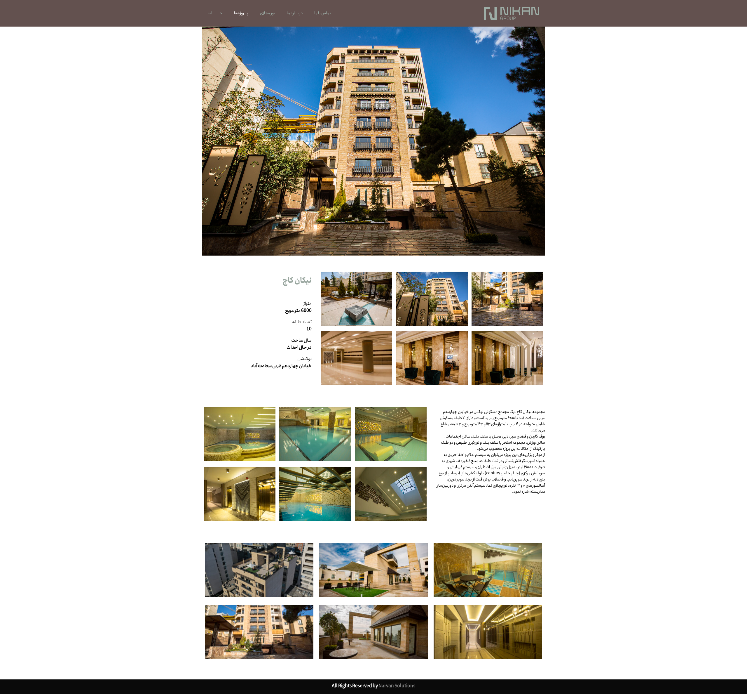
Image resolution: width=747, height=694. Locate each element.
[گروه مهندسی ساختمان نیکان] (511, 13)
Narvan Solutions (396, 686)
